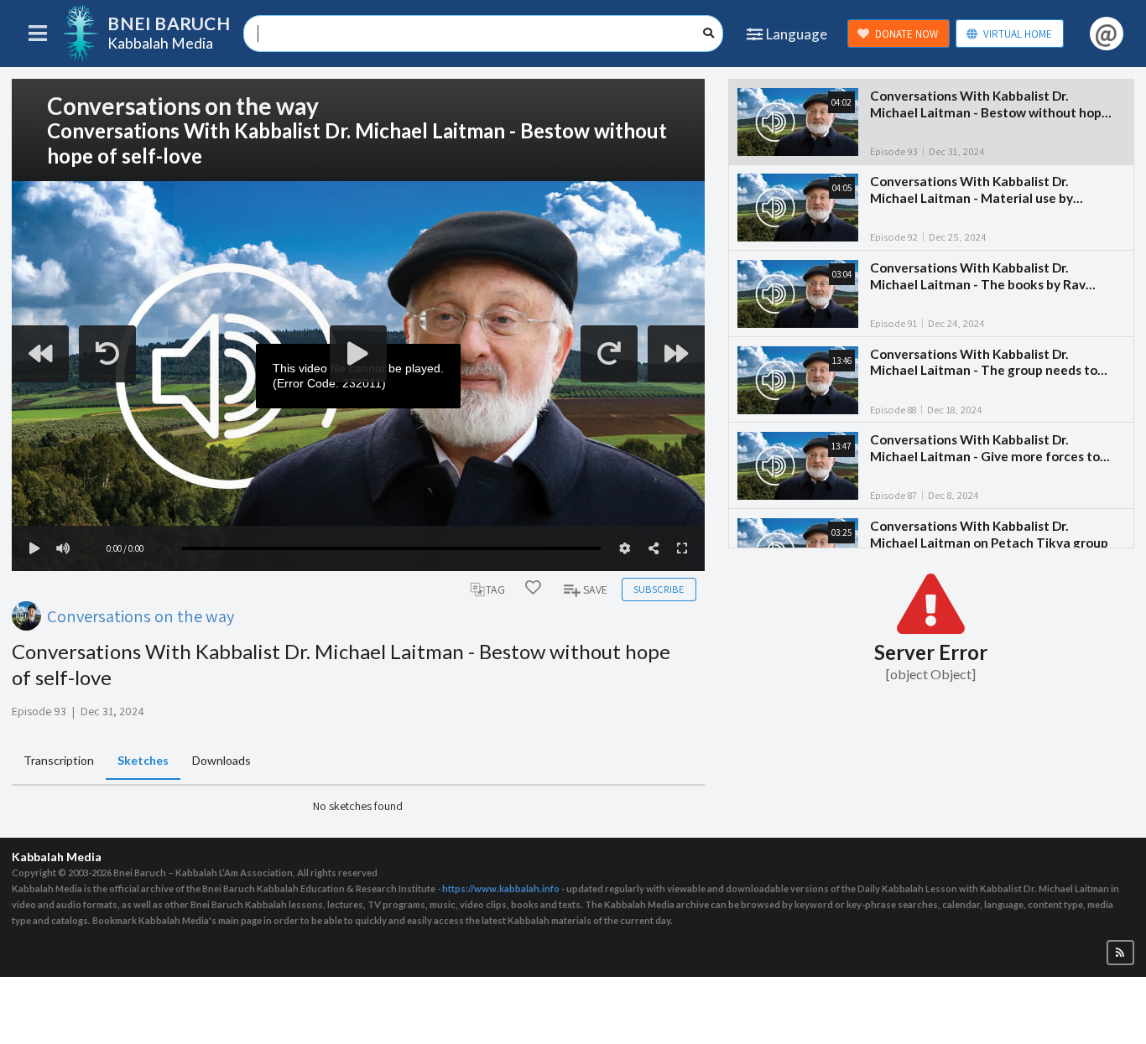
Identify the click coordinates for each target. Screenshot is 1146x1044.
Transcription (58, 760)
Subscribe (658, 589)
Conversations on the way (140, 616)
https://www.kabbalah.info (501, 888)
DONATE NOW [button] (906, 34)
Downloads (221, 760)
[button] (1120, 953)
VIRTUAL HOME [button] (1017, 34)
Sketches (143, 760)
